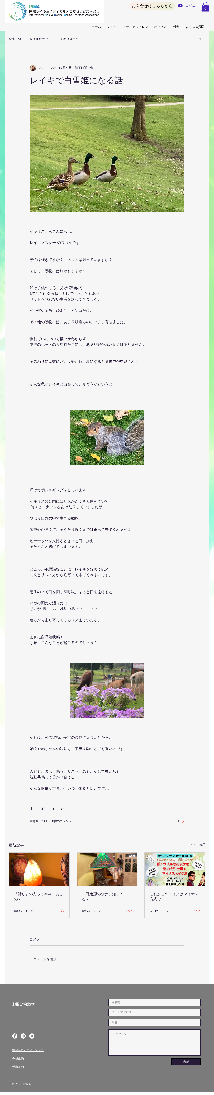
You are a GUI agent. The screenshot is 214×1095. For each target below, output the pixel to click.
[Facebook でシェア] (32, 808)
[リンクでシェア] (62, 808)
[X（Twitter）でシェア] (42, 808)
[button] (205, 7)
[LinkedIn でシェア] (52, 808)
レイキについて (41, 39)
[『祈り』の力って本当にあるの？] (39, 869)
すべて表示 (198, 844)
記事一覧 (15, 39)
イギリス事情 (69, 39)
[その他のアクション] (181, 67)
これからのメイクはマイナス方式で (174, 896)
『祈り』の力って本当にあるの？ (38, 896)
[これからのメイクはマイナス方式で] (175, 869)
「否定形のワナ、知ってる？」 (102, 896)
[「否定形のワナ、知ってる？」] (107, 869)
